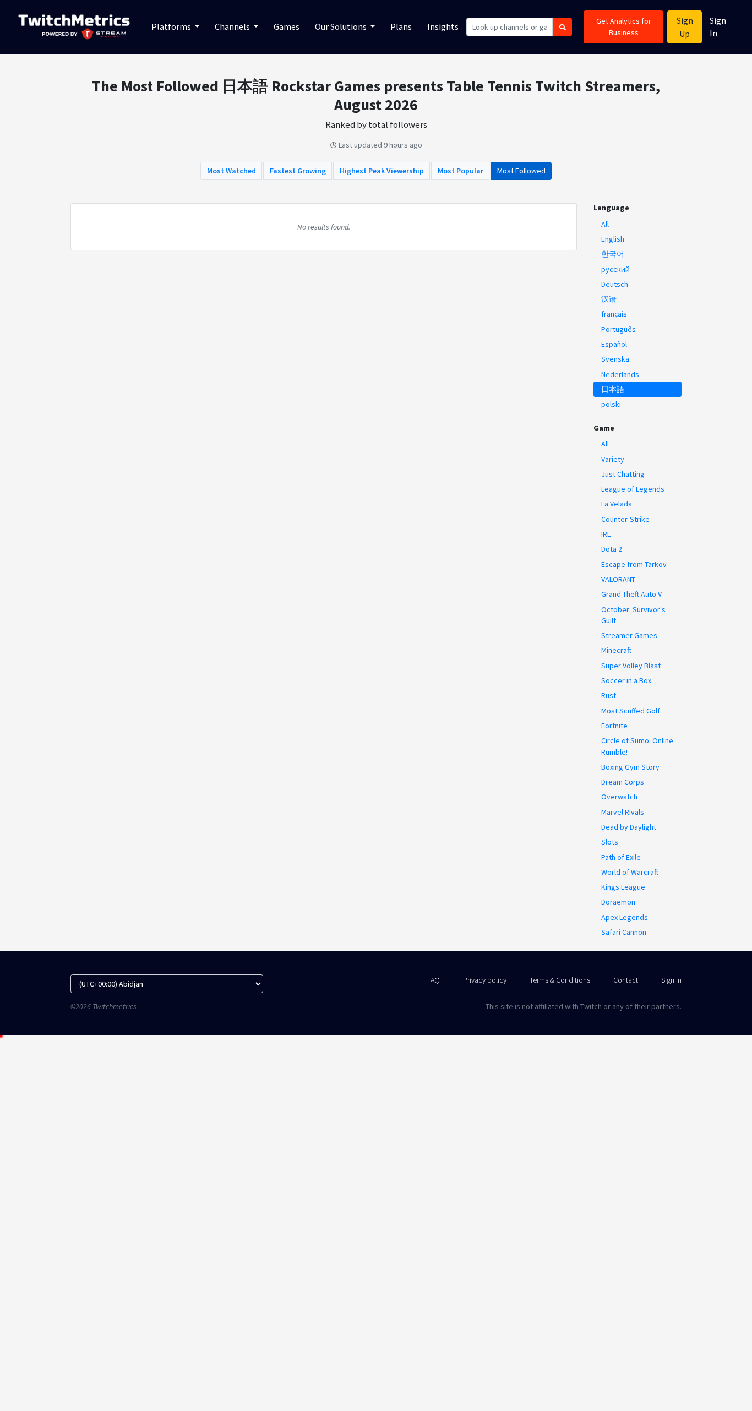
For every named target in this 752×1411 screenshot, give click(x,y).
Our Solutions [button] (341, 26)
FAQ (433, 980)
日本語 (612, 389)
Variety (612, 459)
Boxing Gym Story (630, 767)
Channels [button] (233, 26)
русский (615, 269)
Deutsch (614, 284)
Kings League (623, 887)
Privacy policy (484, 980)
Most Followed (521, 171)
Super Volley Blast (631, 666)
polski (611, 404)
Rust (608, 695)
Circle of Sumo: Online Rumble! (637, 746)
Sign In (718, 27)
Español (614, 344)
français (614, 314)
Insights (443, 26)
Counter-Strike (625, 519)
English (612, 239)
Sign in (671, 980)
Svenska (615, 359)
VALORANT (618, 579)
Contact (625, 980)
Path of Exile (621, 857)
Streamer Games (629, 635)
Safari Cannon (623, 932)
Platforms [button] (172, 26)
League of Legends (632, 489)
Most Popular (460, 171)
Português (618, 329)
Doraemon (618, 902)
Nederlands (620, 374)
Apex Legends (624, 917)
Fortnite (614, 726)
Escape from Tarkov (634, 564)
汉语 (609, 299)
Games (286, 26)
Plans (401, 26)
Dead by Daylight (628, 827)
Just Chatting (623, 474)
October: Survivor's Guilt (633, 614)
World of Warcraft (629, 872)
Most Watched (231, 171)
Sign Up (685, 27)
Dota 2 (611, 549)
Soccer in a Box (626, 680)
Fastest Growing (298, 171)
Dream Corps (622, 782)
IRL (606, 534)
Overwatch (619, 797)
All (605, 224)
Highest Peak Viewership (382, 171)
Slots (609, 842)
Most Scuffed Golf (630, 711)
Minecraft (616, 650)
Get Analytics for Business (623, 26)
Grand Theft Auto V (631, 594)
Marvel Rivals (622, 812)
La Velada (616, 504)
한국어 (612, 254)
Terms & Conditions (560, 980)
